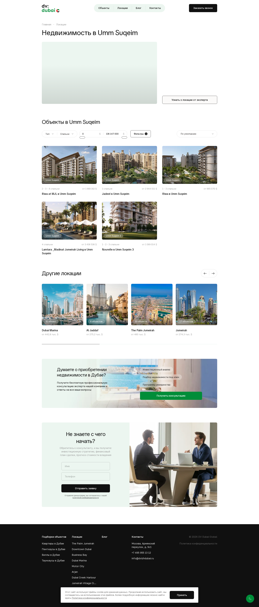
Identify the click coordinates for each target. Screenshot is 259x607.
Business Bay (79, 554)
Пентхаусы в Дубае (53, 549)
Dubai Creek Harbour (84, 577)
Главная (46, 24)
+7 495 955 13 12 (141, 552)
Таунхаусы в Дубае (53, 560)
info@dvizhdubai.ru (143, 558)
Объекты (103, 8)
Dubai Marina (79, 560)
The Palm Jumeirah (83, 543)
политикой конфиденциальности (85, 498)
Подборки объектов (54, 536)
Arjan (75, 571)
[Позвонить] (250, 599)
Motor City (78, 566)
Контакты (155, 8)
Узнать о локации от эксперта (190, 99)
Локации (122, 8)
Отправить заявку (85, 488)
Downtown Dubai (81, 549)
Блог (138, 8)
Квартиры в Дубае (53, 543)
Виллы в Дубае (51, 554)
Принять (182, 595)
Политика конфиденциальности (198, 543)
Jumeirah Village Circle (84, 583)
